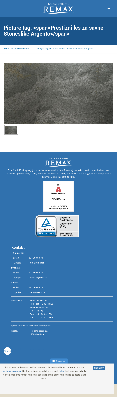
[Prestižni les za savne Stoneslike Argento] (11, 130)
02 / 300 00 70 (36, 257)
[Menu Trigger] (109, 8)
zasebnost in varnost (11, 371)
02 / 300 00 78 (36, 272)
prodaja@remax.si (39, 277)
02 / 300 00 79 (36, 287)
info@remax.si (37, 262)
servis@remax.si (38, 292)
